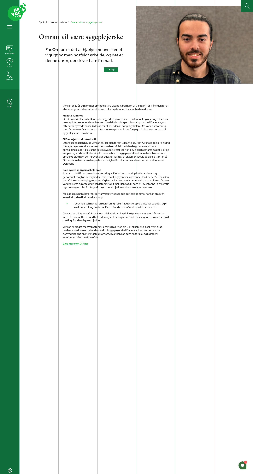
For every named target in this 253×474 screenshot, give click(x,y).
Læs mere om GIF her (75, 243)
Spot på (43, 22)
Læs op (110, 69)
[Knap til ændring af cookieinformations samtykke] (9, 470)
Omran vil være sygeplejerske (86, 22)
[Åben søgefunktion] (247, 6)
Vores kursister (59, 22)
